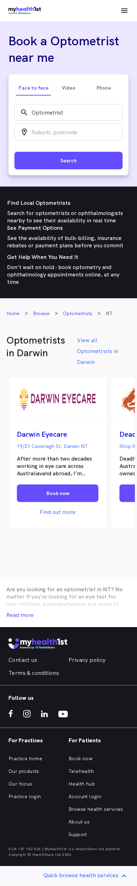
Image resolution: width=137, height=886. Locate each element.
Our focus (20, 784)
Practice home (25, 758)
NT (107, 589)
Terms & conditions (33, 673)
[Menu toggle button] (124, 10)
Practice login (24, 796)
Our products (23, 771)
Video (69, 88)
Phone (104, 88)
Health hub (81, 784)
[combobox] (68, 112)
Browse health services (95, 809)
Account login (84, 796)
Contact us (22, 660)
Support (77, 834)
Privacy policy (87, 660)
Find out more (58, 512)
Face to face (33, 88)
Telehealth (81, 771)
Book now (80, 758)
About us (79, 822)
